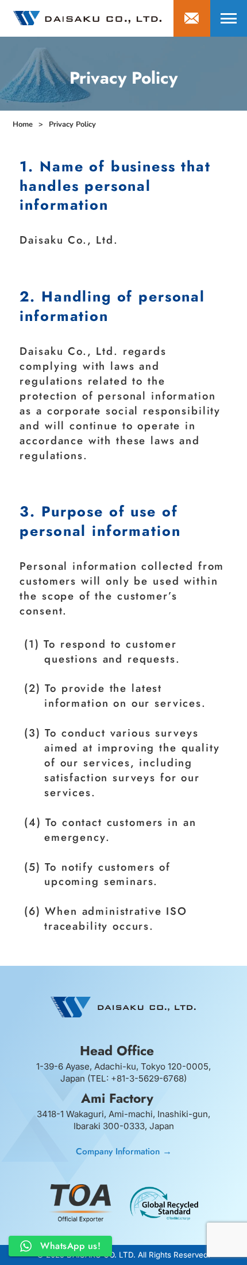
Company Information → (124, 1151)
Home (23, 124)
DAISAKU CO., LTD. (87, 18)
